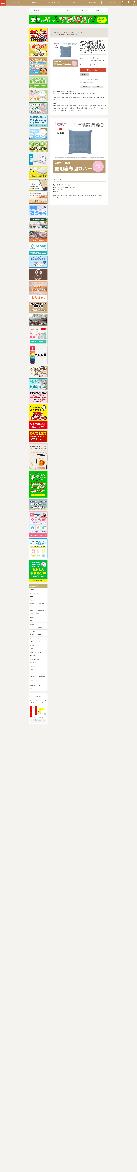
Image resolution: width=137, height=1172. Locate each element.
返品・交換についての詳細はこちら (88, 82)
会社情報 (72, 3)
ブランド (54, 34)
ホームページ (15, 3)
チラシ (53, 10)
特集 (31, 689)
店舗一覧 (36, 10)
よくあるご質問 (92, 3)
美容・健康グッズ (34, 655)
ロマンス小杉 (62, 34)
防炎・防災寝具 (34, 662)
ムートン (32, 669)
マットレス (32, 600)
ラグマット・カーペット (36, 641)
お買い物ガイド (100, 10)
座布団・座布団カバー (72, 34)
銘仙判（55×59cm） (77, 32)
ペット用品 (32, 666)
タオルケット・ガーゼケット (37, 610)
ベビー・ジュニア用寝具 (36, 628)
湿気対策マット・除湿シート (37, 603)
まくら (31, 617)
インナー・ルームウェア (36, 652)
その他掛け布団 (34, 593)
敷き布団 (32, 596)
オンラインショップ (53, 3)
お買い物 (68, 10)
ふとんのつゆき (3, 3)
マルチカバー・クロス (35, 634)
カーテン (32, 645)
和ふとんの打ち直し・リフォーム (37, 681)
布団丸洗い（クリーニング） (37, 685)
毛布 (31, 621)
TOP (52, 30)
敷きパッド (32, 607)
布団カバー (32, 624)
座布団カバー (67, 32)
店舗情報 (34, 3)
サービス (84, 10)
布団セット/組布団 (34, 614)
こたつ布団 (32, 631)
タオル (31, 648)
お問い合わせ (111, 3)
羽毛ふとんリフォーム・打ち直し (37, 677)
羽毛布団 (32, 589)
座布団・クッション (57, 32)
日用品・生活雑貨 (34, 659)
